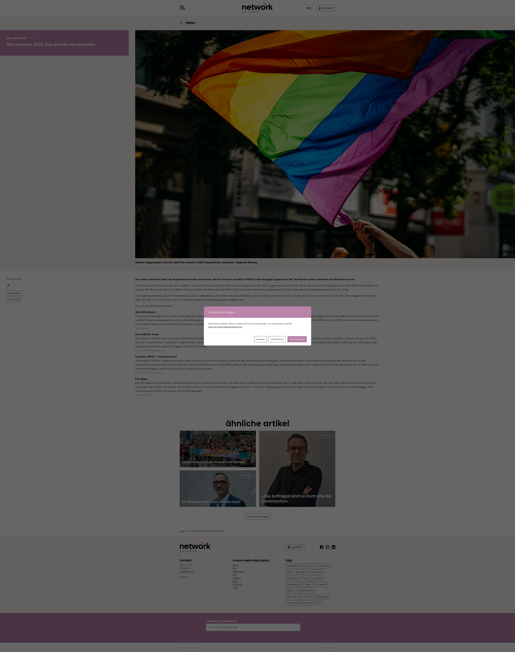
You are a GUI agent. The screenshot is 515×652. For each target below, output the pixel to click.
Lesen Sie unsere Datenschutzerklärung (225, 327)
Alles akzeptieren (297, 339)
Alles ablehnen (277, 339)
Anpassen (260, 339)
